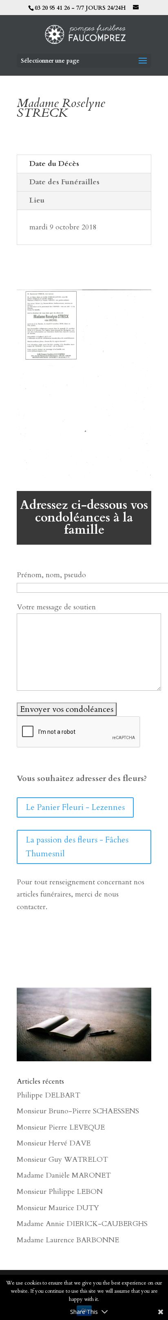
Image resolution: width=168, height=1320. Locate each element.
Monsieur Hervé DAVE (54, 1143)
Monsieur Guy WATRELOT (62, 1159)
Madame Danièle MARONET (64, 1175)
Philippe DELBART (48, 1095)
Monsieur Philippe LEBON (60, 1192)
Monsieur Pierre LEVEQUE (61, 1127)
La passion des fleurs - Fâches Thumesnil (77, 846)
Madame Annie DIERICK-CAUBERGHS (82, 1224)
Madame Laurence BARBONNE (68, 1240)
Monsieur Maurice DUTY (58, 1208)
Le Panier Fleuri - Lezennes (75, 807)
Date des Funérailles (64, 182)
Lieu (36, 200)
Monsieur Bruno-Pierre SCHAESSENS (78, 1111)
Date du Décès (54, 164)
